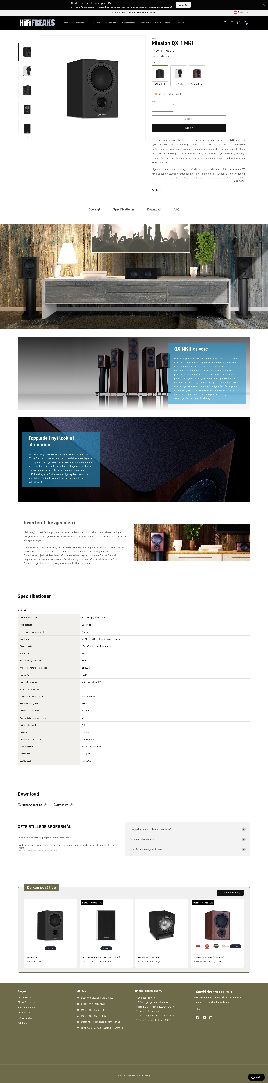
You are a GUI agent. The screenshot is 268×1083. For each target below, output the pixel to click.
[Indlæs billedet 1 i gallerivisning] (27, 52)
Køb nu (189, 128)
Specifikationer (123, 209)
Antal (154, 102)
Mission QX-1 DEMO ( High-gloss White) (101, 957)
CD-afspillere (24, 1012)
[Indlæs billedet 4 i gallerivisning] (27, 109)
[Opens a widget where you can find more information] (256, 1077)
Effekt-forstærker (27, 1002)
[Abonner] (246, 1009)
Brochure (63, 805)
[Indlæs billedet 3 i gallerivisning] (27, 90)
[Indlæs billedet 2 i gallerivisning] (27, 71)
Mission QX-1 (33, 957)
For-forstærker (25, 997)
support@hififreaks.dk (47, 850)
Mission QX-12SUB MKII (149, 957)
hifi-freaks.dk (129, 1076)
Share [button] (158, 190)
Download (154, 209)
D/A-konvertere (25, 1023)
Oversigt (94, 209)
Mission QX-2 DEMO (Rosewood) (209, 957)
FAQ (176, 209)
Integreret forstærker (28, 1007)
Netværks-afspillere (28, 1018)
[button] (79, 22)
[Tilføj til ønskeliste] (73, 901)
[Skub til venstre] (27, 38)
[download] (45, 805)
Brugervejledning (31, 805)
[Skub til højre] (27, 137)
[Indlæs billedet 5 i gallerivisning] (27, 128)
